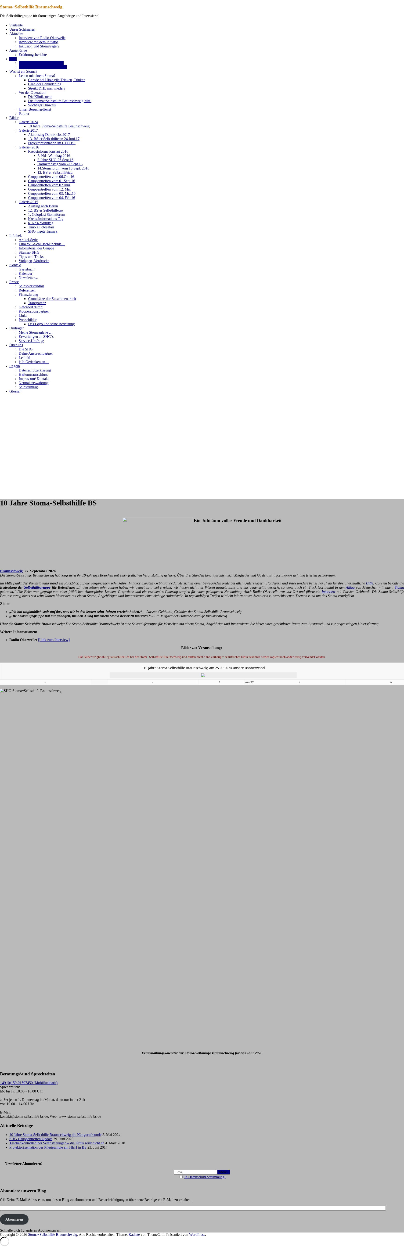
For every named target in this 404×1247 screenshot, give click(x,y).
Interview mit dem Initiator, (39, 42)
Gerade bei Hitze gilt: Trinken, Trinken (56, 80)
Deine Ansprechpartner (36, 353)
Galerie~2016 (29, 147)
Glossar (15, 391)
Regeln (14, 366)
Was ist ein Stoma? (23, 71)
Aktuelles (16, 34)
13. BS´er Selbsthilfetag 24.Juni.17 (53, 139)
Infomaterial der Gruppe (36, 248)
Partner (24, 113)
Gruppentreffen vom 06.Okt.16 (51, 177)
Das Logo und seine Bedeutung (51, 324)
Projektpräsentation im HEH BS (52, 143)
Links (23, 315)
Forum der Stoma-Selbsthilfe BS (43, 67)
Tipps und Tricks (31, 257)
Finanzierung (28, 294)
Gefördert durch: (31, 307)
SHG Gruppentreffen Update (30, 1139)
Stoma (399, 587)
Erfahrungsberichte (33, 55)
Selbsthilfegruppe (37, 587)
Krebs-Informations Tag (45, 219)
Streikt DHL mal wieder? (46, 88)
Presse (14, 282)
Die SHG (26, 349)
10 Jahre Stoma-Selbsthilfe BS (41, 63)
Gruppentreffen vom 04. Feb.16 (51, 198)
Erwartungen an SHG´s (36, 337)
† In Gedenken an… (34, 362)
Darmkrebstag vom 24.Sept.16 (60, 164)
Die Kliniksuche (40, 97)
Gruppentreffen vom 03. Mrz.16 (52, 193)
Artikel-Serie (28, 240)
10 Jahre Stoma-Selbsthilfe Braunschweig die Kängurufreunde (55, 1135)
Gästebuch (26, 269)
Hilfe (369, 583)
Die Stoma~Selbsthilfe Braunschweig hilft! (59, 101)
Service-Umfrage (31, 341)
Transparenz (37, 303)
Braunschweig (11, 571)
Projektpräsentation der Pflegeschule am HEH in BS (48, 1147)
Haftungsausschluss (33, 374)
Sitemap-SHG (29, 252)
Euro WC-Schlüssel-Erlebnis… (42, 244)
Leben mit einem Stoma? (37, 76)
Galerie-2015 (28, 202)
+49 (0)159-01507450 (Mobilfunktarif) (29, 1083)
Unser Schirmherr (22, 29)
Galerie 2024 (28, 122)
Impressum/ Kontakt (34, 379)
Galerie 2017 (28, 130)
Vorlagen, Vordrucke (34, 261)
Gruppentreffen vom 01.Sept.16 (51, 181)
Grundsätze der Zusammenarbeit (52, 299)
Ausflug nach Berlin (43, 206)
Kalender (25, 273)
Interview (328, 592)
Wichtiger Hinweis (42, 105)
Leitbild (24, 358)
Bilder (13, 118)
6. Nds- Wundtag (40, 223)
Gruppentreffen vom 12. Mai (49, 189)
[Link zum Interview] (54, 640)
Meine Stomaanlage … (36, 332)
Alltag (350, 587)
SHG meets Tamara (42, 231)
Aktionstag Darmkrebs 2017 (49, 135)
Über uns (16, 345)
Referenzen (27, 290)
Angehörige (18, 50)
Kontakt (15, 265)
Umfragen (16, 328)
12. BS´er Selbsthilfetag (54, 172)
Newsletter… (28, 278)
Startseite (16, 25)
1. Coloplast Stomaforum (46, 214)
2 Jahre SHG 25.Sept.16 (55, 160)
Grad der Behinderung (44, 84)
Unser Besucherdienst (35, 109)
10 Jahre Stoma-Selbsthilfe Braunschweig (59, 126)
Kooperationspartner (34, 311)
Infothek (15, 236)
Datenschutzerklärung (35, 370)
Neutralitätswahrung (34, 383)
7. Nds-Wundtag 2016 (53, 156)
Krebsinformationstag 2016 (48, 151)
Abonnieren (14, 1219)
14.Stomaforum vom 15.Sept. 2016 (63, 168)
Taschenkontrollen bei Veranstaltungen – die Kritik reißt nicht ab (56, 1143)
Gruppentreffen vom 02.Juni (49, 185)
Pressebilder (27, 320)
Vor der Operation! (33, 92)
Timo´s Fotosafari (41, 227)
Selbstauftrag (28, 387)
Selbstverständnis (31, 286)
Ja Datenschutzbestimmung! (205, 1177)
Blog (13, 59)
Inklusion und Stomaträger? (39, 46)
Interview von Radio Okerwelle (42, 38)
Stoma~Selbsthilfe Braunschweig (31, 6)
